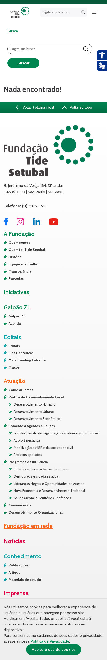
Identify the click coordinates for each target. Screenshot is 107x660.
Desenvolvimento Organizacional (36, 512)
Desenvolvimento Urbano (34, 411)
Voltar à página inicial (38, 107)
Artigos (14, 572)
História (15, 257)
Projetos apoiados (28, 454)
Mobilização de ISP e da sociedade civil (43, 447)
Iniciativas (16, 292)
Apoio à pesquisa (27, 440)
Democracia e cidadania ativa (36, 476)
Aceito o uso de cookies (54, 649)
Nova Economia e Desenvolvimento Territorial (49, 490)
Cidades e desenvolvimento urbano (41, 469)
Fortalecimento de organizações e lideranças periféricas (56, 433)
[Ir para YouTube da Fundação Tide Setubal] (54, 224)
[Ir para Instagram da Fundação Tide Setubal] (20, 224)
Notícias (14, 541)
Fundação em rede (28, 525)
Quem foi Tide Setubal (27, 249)
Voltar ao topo (80, 107)
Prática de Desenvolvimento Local (36, 397)
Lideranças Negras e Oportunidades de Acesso (49, 483)
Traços (14, 367)
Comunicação (20, 505)
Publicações (18, 565)
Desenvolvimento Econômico (37, 418)
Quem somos (19, 242)
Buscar (23, 63)
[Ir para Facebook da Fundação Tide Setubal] (6, 224)
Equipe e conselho (23, 264)
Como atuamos (21, 390)
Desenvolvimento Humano (35, 404)
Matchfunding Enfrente (27, 360)
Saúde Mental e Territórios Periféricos (42, 498)
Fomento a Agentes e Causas (32, 426)
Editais (14, 345)
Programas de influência (28, 462)
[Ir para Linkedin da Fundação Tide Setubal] (36, 224)
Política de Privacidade (49, 641)
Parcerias (16, 278)
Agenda (15, 323)
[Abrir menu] (94, 12)
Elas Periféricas (21, 353)
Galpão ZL (17, 316)
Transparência (20, 271)
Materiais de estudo (25, 579)
